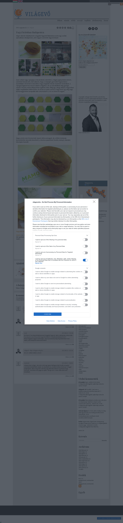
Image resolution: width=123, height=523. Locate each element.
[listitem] (61, 235)
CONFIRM (47, 314)
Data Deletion (51, 321)
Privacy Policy (72, 321)
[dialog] (61, 261)
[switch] (85, 239)
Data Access (61, 321)
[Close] (95, 202)
